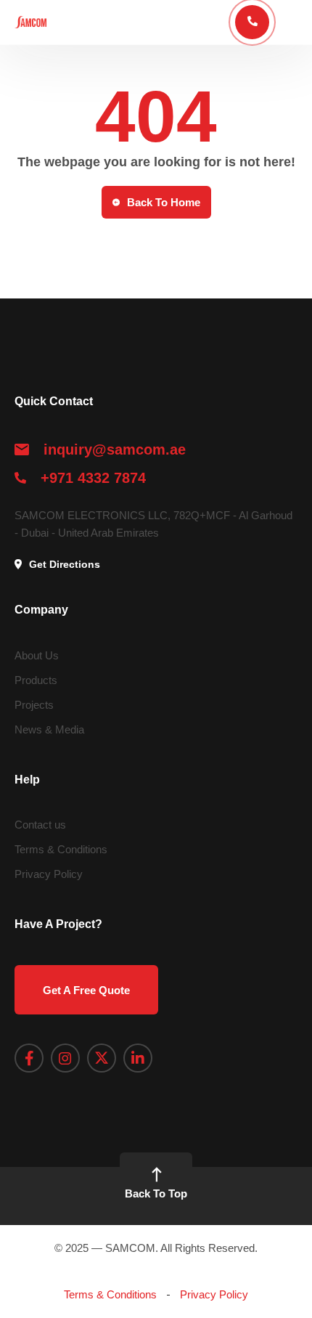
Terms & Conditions (61, 849)
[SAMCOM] (30, 22)
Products (36, 680)
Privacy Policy (49, 874)
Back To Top (156, 1193)
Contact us (40, 824)
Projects (34, 705)
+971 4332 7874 (93, 478)
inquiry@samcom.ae (115, 449)
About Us (37, 655)
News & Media (49, 729)
